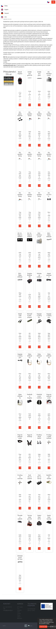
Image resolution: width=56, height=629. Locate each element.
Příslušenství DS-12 (9, 72)
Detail (20, 105)
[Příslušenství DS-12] (8, 81)
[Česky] (48, 2)
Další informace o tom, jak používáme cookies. (46, 623)
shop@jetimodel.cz (8, 610)
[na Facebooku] (26, 625)
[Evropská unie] (47, 606)
